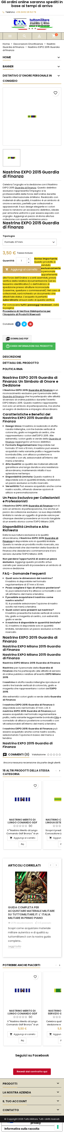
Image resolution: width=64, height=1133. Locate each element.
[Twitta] (24, 324)
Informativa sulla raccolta (21, 1128)
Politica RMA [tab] (13, 369)
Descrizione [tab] (12, 357)
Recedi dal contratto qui (32, 1071)
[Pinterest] (30, 324)
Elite (56, 717)
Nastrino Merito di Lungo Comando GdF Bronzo (22, 822)
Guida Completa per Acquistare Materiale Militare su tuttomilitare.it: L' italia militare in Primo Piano (31, 912)
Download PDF (17, 339)
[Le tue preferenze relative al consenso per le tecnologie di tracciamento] (57, 1126)
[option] (32, 913)
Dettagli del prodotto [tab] (21, 363)
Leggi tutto (14, 946)
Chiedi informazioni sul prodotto (29, 346)
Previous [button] (51, 865)
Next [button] (56, 865)
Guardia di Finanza (25, 187)
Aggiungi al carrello (21, 269)
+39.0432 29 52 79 (26, 12)
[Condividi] (18, 324)
